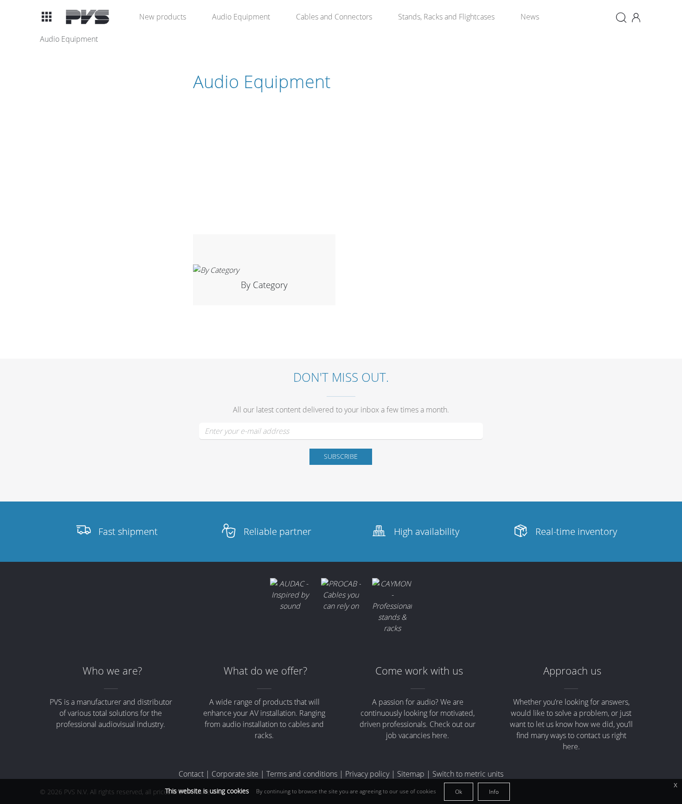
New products (162, 17)
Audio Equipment (241, 17)
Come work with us (419, 670)
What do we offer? (265, 670)
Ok (458, 792)
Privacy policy (367, 774)
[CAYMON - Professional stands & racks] (392, 606)
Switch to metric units (467, 774)
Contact (191, 774)
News (530, 17)
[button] (46, 16)
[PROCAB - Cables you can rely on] (341, 594)
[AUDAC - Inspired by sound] (290, 594)
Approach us (572, 670)
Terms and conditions (301, 774)
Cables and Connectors (334, 17)
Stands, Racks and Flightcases (446, 17)
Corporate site (235, 774)
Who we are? (112, 670)
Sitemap (411, 774)
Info (494, 792)
